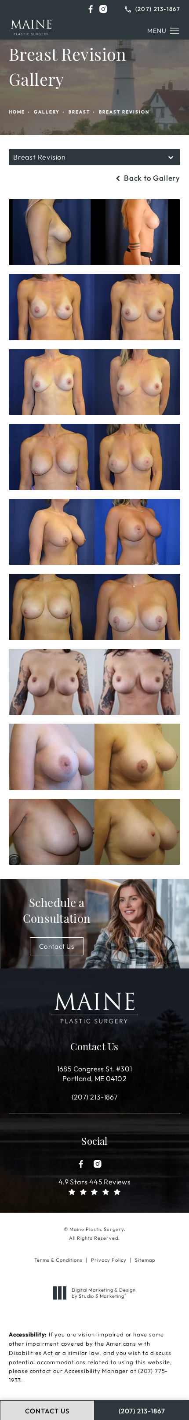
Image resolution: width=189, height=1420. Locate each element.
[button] (90, 9)
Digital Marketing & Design (103, 1293)
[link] (152, 8)
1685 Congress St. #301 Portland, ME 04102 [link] (94, 1073)
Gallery (47, 112)
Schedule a (57, 912)
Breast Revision (124, 112)
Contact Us (56, 946)
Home (17, 112)
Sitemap (145, 1260)
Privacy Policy (109, 1260)
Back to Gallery (151, 178)
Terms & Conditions (58, 1260)
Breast (79, 112)
